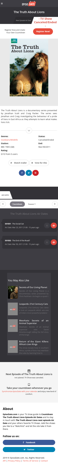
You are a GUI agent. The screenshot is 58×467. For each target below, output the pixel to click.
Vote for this (40, 162)
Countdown (17, 204)
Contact (44, 460)
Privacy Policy (14, 460)
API (4, 460)
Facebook (30, 442)
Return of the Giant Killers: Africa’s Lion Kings (34, 343)
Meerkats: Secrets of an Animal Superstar (34, 322)
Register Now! (43, 31)
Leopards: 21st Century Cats (33, 304)
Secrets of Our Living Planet (33, 287)
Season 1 (31, 204)
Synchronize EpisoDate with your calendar (19, 391)
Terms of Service (30, 460)
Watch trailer (20, 162)
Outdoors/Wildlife (9, 139)
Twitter (30, 449)
